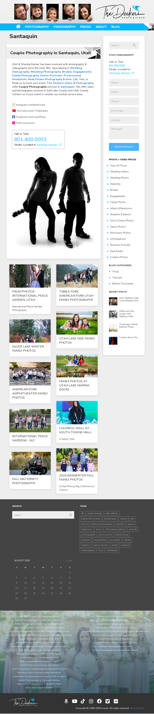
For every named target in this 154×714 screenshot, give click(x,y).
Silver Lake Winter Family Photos (28, 349)
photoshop (122, 534)
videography (88, 550)
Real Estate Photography (45, 79)
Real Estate (116, 251)
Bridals (67, 72)
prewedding (100, 539)
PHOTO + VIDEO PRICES (122, 159)
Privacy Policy (137, 708)
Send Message (125, 147)
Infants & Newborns (121, 208)
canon (123, 518)
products (115, 539)
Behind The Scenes (122, 283)
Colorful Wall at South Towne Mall (75, 430)
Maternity (115, 184)
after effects (112, 513)
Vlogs (115, 271)
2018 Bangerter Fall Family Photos (76, 477)
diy (132, 518)
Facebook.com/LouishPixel (30, 117)
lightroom (86, 529)
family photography (101, 524)
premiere (85, 539)
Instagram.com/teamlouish (30, 105)
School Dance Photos (122, 220)
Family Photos (118, 202)
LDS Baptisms (118, 239)
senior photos (100, 545)
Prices (85, 27)
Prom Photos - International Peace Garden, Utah (30, 296)
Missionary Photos (120, 233)
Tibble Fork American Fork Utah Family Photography (76, 296)
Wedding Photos (119, 178)
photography (88, 534)
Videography (64, 27)
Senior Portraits (51, 75)
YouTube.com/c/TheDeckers (32, 111)
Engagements (82, 72)
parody (133, 529)
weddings (112, 550)
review (127, 539)
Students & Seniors (120, 214)
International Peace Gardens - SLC (30, 438)
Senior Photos (118, 227)
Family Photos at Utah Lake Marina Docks (74, 385)
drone (84, 524)
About (101, 27)
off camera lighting (115, 529)
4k (82, 513)
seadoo (85, 545)
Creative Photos (119, 257)
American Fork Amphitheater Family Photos (30, 393)
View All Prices (118, 165)
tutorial (125, 545)
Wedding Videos (119, 171)
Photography (37, 27)
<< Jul (69, 560)
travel (115, 545)
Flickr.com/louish (25, 123)
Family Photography (25, 75)
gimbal (120, 524)
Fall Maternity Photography (25, 481)
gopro (131, 524)
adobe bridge (95, 513)
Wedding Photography (46, 72)
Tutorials (117, 277)
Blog (115, 27)
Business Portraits (120, 245)
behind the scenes (90, 518)
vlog (100, 550)
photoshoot (105, 534)
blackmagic (110, 518)
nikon (99, 529)
